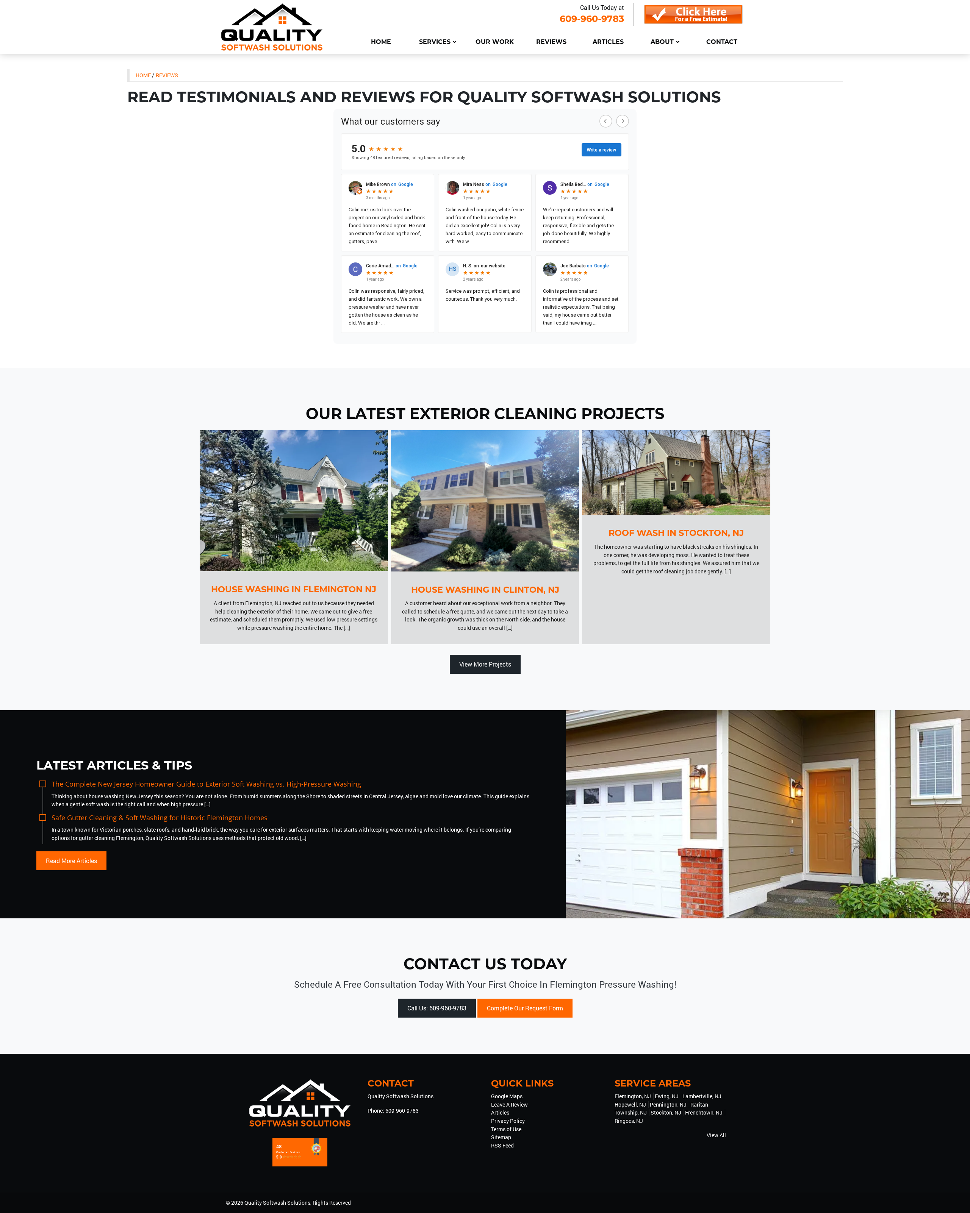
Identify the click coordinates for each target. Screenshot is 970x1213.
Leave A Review (509, 1104)
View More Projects (485, 664)
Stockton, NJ (666, 1112)
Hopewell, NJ (630, 1104)
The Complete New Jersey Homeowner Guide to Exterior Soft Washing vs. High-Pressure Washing (206, 783)
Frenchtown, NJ (704, 1112)
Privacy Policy (508, 1120)
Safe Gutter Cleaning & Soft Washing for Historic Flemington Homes (160, 817)
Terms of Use (506, 1129)
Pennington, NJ (668, 1104)
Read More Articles (71, 861)
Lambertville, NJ (701, 1096)
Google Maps (507, 1096)
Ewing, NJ (667, 1096)
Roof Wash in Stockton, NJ (676, 533)
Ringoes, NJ (629, 1120)
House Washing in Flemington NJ (293, 589)
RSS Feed (502, 1145)
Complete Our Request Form (525, 1008)
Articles (500, 1112)
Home (143, 75)
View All (716, 1135)
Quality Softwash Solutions (277, 1202)
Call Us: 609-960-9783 (436, 1008)
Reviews (167, 75)
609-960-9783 (592, 18)
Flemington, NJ (633, 1096)
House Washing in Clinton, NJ (485, 589)
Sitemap (501, 1137)
